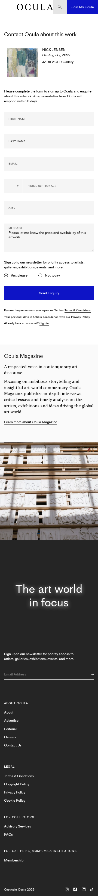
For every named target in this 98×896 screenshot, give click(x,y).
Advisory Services (17, 826)
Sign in (44, 323)
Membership (13, 860)
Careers (10, 737)
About (8, 712)
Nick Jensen (54, 50)
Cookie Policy (14, 800)
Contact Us (13, 745)
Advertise (11, 720)
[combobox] (13, 186)
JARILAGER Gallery (58, 62)
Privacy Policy (80, 317)
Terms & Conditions (78, 310)
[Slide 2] (49, 434)
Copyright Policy (16, 784)
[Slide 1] (16, 434)
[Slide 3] (81, 434)
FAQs (8, 834)
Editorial (10, 729)
